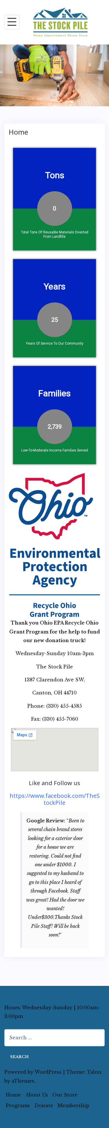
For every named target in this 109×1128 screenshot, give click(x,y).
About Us (36, 1095)
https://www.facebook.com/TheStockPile (55, 799)
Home (13, 1095)
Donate (43, 1105)
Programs (18, 1105)
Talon (94, 1072)
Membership (73, 1105)
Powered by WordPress (33, 1072)
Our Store (65, 1095)
